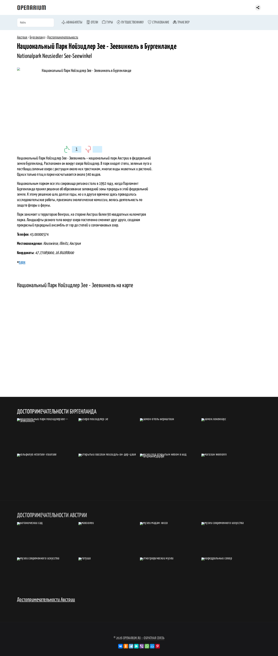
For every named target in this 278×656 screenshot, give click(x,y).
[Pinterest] (157, 646)
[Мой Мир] (152, 646)
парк (22, 262)
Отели (94, 22)
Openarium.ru (132, 638)
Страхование (160, 22)
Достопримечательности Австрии (46, 599)
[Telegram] (131, 646)
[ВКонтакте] (120, 646)
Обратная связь (154, 638)
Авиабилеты (73, 22)
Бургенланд (37, 37)
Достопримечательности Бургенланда (56, 412)
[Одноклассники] (125, 646)
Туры (109, 22)
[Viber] (141, 646)
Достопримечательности (62, 37)
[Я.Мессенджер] (136, 646)
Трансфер (183, 22)
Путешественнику (132, 22)
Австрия (22, 37)
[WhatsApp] (147, 646)
